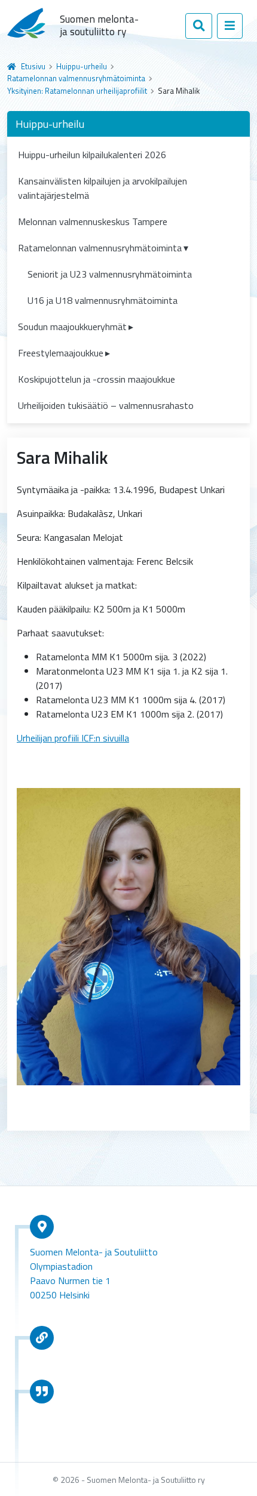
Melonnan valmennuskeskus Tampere (92, 221)
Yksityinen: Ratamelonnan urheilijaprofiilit (77, 91)
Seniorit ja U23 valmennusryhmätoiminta (109, 274)
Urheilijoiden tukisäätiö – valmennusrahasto (106, 405)
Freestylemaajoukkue (60, 353)
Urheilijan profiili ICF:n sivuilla (73, 738)
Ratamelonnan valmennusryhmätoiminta (76, 78)
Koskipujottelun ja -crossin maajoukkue (96, 379)
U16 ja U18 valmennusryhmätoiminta (102, 300)
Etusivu (33, 66)
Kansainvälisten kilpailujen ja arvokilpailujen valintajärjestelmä (102, 188)
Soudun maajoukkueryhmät (72, 326)
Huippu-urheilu (81, 66)
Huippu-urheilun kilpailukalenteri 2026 (92, 154)
